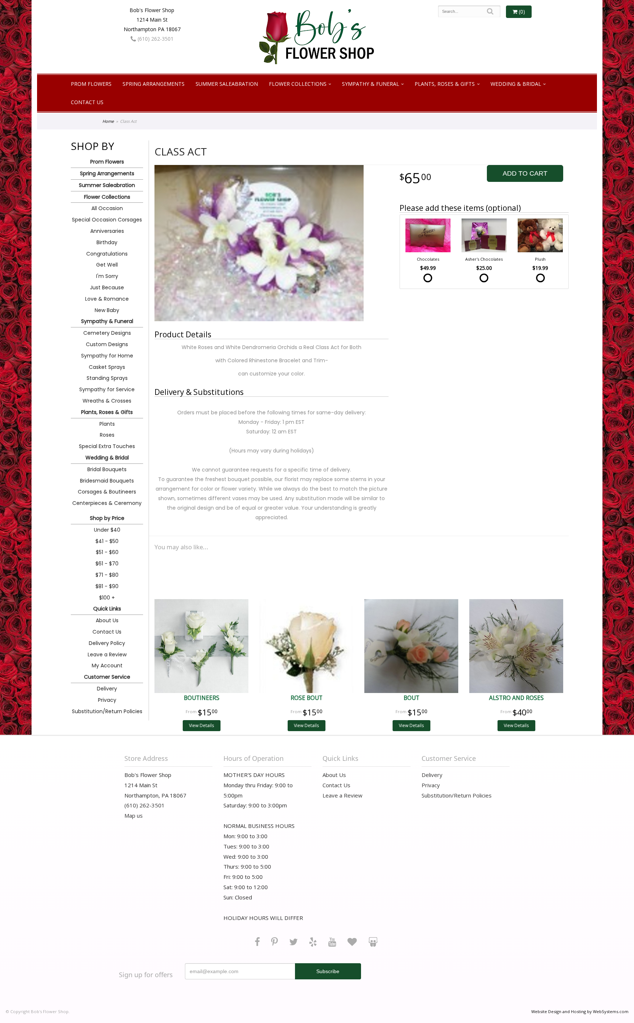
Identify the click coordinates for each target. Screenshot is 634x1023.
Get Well (107, 264)
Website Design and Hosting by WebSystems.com (579, 1011)
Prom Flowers (91, 83)
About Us (107, 620)
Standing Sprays (107, 378)
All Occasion (107, 208)
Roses (107, 435)
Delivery (107, 688)
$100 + (107, 597)
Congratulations (107, 253)
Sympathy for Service (107, 389)
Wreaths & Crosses (107, 400)
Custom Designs (107, 344)
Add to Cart (525, 173)
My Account (107, 665)
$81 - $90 (107, 586)
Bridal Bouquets (107, 469)
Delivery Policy (107, 643)
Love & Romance (107, 298)
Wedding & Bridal (516, 83)
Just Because (107, 287)
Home (108, 121)
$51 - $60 (107, 552)
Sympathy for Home (107, 355)
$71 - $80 (107, 575)
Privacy (107, 700)
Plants (107, 424)
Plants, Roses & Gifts (445, 83)
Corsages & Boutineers (107, 491)
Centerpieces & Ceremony (107, 503)
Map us (133, 815)
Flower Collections (298, 83)
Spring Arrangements (154, 83)
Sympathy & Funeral (370, 83)
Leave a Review (107, 654)
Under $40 (107, 530)
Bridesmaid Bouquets (107, 480)
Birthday (106, 242)
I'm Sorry (107, 276)
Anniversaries (107, 231)
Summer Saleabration (227, 83)
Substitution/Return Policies (107, 711)
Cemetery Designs (107, 333)
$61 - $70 (107, 563)
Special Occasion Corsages (107, 219)
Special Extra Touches (107, 446)
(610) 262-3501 (155, 38)
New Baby (107, 310)
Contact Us (87, 102)
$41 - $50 (107, 541)
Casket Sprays (107, 367)
